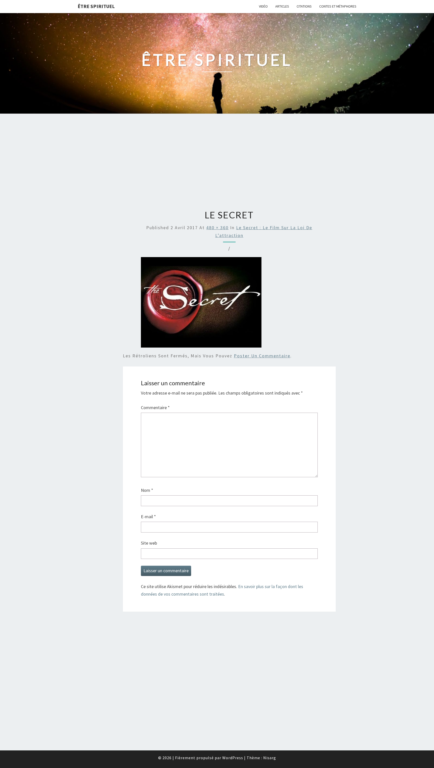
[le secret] (201, 304)
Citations (304, 6)
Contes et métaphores (337, 6)
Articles (282, 6)
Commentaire (155, 407)
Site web (149, 543)
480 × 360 (217, 227)
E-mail (148, 516)
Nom (147, 490)
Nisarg (269, 757)
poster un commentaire (262, 356)
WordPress (232, 757)
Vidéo (263, 6)
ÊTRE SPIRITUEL (96, 6)
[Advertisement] (217, 162)
